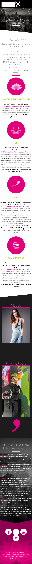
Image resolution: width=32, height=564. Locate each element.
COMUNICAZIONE (16, 258)
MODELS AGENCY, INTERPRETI (16, 99)
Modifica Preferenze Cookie (21, 556)
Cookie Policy (11, 556)
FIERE (16, 143)
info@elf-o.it (10, 552)
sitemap (23, 554)
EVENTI (16, 197)
